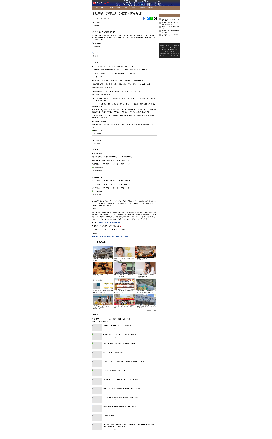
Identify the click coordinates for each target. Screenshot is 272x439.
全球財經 (116, 373)
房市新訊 (95, 7)
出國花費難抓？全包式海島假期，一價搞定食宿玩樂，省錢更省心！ (103, 306)
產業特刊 (116, 429)
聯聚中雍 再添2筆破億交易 (113, 352)
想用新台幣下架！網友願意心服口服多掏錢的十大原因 (123, 361)
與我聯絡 (162, 45)
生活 (115, 364)
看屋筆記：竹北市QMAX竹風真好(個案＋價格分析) (111, 319)
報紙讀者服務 (169, 45)
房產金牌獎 (151, 7)
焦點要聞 (116, 328)
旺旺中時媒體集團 (172, 49)
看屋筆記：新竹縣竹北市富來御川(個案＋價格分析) (170, 19)
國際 (115, 391)
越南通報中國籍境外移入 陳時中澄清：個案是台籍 (122, 379)
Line (151, 18)
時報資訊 (166, 51)
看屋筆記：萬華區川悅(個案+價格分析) (109, 222)
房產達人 (119, 7)
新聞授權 (176, 45)
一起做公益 (176, 47)
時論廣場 (116, 418)
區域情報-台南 (117, 346)
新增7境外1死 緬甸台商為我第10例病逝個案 (119, 406)
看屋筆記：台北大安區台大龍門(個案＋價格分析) (109, 229)
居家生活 (127, 7)
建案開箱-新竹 (105, 321)
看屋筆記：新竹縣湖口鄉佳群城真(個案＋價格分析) (170, 31)
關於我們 (172, 51)
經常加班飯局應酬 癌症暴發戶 (100, 274)
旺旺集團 (164, 49)
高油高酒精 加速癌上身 (141, 258)
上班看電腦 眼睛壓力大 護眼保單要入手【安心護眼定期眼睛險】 (145, 275)
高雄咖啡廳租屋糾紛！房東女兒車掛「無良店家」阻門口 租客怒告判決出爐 (145, 291)
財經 (115, 337)
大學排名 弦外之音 (110, 415)
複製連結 (155, 18)
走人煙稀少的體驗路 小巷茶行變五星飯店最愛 (120, 397)
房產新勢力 (142, 7)
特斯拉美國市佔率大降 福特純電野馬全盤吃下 (120, 335)
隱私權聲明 (169, 47)
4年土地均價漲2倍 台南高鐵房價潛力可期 (119, 343)
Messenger (148, 18)
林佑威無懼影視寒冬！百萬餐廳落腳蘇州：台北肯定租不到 (123, 275)
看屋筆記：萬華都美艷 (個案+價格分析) (105, 226)
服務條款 (162, 47)
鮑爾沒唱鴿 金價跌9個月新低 (114, 370)
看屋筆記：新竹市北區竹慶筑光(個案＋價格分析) (170, 27)
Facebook (144, 18)
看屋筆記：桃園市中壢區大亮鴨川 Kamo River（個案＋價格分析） (103, 291)
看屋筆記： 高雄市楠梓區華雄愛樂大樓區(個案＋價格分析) (170, 23)
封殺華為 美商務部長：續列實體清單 (117, 325)
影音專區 (134, 7)
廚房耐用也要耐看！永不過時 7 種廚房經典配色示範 (170, 35)
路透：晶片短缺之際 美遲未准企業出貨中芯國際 (121, 388)
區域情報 (111, 7)
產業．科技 (116, 355)
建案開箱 (103, 7)
